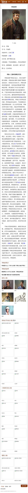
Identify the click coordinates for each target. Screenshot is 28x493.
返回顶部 (24, 485)
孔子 (15, 143)
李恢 (19, 1)
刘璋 (8, 99)
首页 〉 (9, 1)
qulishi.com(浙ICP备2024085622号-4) (8, 491)
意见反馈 (3, 488)
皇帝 (13, 165)
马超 (4, 114)
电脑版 (6, 486)
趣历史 (4, 1)
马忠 (18, 182)
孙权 (9, 243)
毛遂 (13, 156)
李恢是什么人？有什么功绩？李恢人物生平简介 (13, 265)
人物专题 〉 (14, 1)
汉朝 (23, 243)
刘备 (20, 97)
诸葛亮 (12, 175)
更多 (14, 320)
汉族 (10, 55)
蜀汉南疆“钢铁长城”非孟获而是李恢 (11, 274)
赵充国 (12, 151)
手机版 (2, 486)
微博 (10, 486)
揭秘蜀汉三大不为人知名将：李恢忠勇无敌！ (13, 271)
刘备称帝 (18, 134)
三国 (12, 52)
